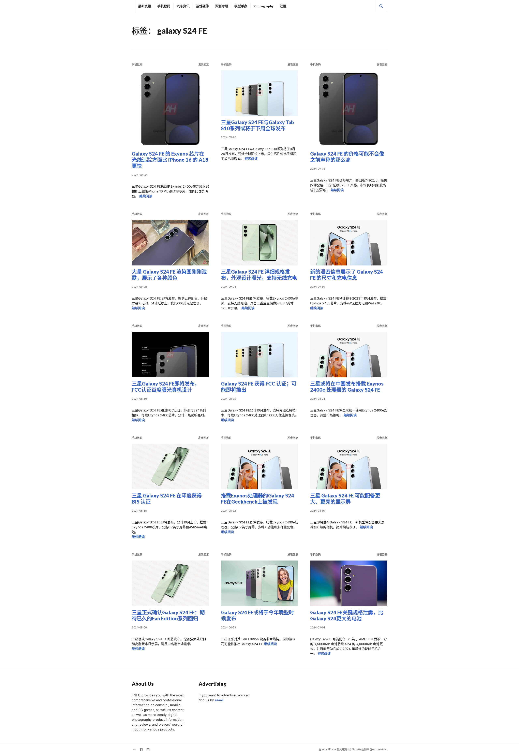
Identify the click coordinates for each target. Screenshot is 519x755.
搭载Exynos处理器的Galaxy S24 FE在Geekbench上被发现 (257, 498)
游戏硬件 (202, 6)
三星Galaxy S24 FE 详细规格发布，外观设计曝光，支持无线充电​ (259, 274)
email (219, 700)
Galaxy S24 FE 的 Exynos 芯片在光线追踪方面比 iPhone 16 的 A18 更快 (170, 159)
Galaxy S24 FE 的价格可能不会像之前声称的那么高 (347, 156)
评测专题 (221, 6)
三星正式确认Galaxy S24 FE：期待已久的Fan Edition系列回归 (168, 615)
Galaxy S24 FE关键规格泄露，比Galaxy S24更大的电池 (346, 615)
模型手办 (240, 6)
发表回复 (203, 64)
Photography (264, 6)
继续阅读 (145, 196)
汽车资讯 (183, 6)
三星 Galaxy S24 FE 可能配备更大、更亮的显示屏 (345, 498)
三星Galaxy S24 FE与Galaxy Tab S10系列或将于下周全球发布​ (257, 125)
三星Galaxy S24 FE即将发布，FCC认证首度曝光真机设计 (166, 386)
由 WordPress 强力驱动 (332, 749)
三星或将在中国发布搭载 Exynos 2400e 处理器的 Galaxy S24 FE (347, 386)
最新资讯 (144, 6)
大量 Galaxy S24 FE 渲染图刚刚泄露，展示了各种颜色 (169, 274)
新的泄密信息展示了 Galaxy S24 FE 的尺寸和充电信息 (346, 274)
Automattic (379, 749)
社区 (283, 6)
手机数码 (163, 6)
